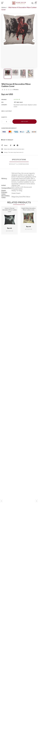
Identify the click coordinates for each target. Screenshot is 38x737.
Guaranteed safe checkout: (9, 128)
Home (3, 7)
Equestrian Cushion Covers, (21, 104)
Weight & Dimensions (19, 164)
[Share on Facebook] (11, 145)
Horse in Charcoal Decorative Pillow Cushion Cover (9, 210)
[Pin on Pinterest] (17, 145)
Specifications (19, 159)
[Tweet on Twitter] (14, 145)
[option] (19, 41)
